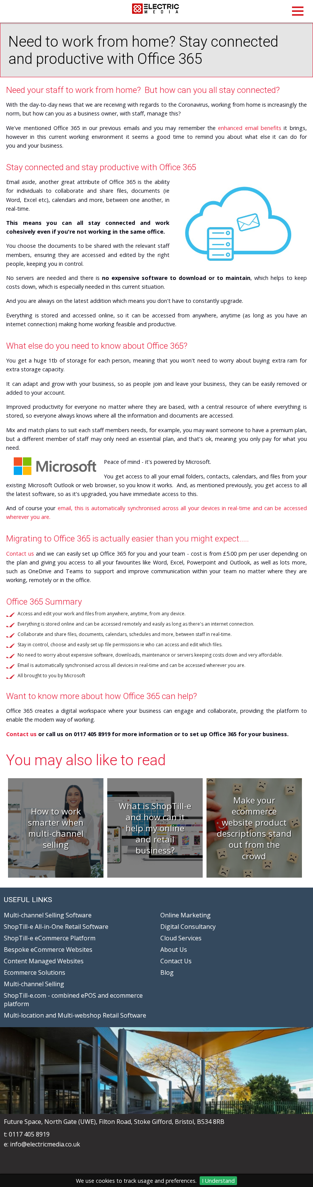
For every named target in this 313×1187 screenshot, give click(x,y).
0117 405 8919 (29, 1134)
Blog (167, 972)
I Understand (218, 1180)
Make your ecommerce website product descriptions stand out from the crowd (254, 828)
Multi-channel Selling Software (48, 915)
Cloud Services (181, 938)
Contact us (20, 553)
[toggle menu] (298, 11)
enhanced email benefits (249, 128)
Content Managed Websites (44, 961)
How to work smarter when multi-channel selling (56, 827)
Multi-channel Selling (34, 984)
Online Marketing (185, 915)
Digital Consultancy (188, 926)
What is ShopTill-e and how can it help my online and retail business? (155, 828)
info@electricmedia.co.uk (45, 1144)
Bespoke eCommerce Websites (48, 949)
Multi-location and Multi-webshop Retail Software (75, 1015)
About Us (173, 949)
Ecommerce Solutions (34, 972)
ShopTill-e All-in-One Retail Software (56, 926)
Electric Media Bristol (156, 11)
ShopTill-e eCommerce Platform (49, 938)
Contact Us (176, 961)
